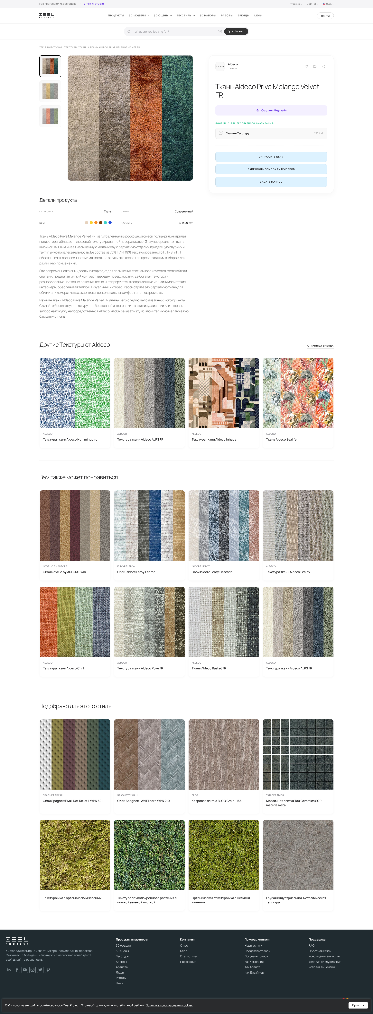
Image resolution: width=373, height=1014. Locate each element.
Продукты (116, 15)
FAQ (311, 946)
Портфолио (188, 962)
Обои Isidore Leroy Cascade (212, 572)
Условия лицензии (322, 967)
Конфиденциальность (324, 956)
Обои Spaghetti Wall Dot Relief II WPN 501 (73, 801)
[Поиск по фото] (220, 31)
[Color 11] (110, 222)
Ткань (108, 211)
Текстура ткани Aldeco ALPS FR (140, 439)
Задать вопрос (271, 181)
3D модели (137, 15)
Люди (120, 973)
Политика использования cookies (169, 1005)
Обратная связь (320, 951)
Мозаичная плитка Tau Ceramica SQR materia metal (294, 803)
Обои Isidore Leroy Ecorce (136, 572)
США (329, 3)
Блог (183, 951)
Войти (325, 16)
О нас (184, 946)
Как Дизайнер (254, 973)
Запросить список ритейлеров (271, 169)
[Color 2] (86, 222)
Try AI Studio (95, 3)
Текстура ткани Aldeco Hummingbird (70, 439)
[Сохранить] (306, 66)
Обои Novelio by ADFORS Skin (64, 572)
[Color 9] (105, 222)
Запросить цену (271, 156)
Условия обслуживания (325, 962)
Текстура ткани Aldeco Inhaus (214, 439)
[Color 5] (91, 222)
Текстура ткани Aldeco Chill (63, 668)
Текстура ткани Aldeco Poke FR (140, 668)
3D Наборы (208, 15)
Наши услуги (253, 946)
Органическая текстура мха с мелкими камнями (221, 900)
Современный (184, 211)
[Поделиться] (323, 66)
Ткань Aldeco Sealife (281, 439)
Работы (227, 15)
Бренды (244, 15)
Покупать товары (256, 956)
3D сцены (161, 15)
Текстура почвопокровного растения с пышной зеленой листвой (147, 900)
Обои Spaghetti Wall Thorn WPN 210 (143, 801)
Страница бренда (320, 345)
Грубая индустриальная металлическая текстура (296, 900)
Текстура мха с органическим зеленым (72, 898)
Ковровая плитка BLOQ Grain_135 (216, 801)
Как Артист (252, 967)
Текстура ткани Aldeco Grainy (288, 572)
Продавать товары (257, 951)
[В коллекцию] (315, 66)
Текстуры (184, 15)
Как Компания (254, 962)
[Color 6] (96, 222)
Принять (358, 1005)
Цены (258, 15)
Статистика (188, 956)
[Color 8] (100, 222)
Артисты (122, 967)
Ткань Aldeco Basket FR (209, 668)
